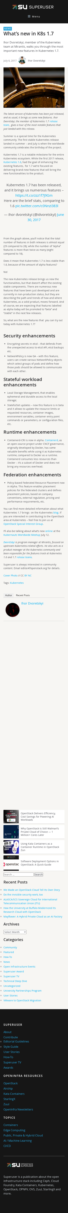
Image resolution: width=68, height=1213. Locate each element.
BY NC (28, 575)
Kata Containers (14, 1094)
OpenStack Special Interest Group (23, 524)
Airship (8, 1088)
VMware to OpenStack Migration (22, 1000)
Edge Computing (14, 1130)
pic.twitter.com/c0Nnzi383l (36, 205)
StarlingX (9, 1099)
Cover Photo (10, 575)
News (6, 961)
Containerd (51, 440)
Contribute (10, 1037)
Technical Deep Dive (15, 981)
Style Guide (10, 1047)
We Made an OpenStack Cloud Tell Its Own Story (31, 889)
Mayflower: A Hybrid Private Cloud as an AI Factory (32, 916)
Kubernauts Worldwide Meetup (21, 534)
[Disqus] (34, 672)
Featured (8, 952)
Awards (8, 1068)
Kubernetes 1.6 (12, 162)
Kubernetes (17, 582)
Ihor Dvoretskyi (36, 60)
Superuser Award (13, 971)
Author (8, 595)
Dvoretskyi (9, 542)
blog (55, 512)
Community (10, 947)
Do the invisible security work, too (23, 894)
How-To (7, 957)
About (7, 1032)
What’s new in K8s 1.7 (28, 33)
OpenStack (10, 1083)
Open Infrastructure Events (19, 966)
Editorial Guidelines (16, 1041)
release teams (24, 557)
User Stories (10, 995)
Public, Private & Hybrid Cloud (23, 1135)
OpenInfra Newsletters (18, 1109)
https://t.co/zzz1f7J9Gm (34, 195)
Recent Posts (23, 595)
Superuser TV (11, 976)
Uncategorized (11, 986)
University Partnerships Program (22, 990)
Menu (36, 16)
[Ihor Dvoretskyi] (13, 616)
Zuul (6, 1104)
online (49, 531)
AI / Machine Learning (17, 1141)
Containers (10, 1125)
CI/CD (7, 1146)
